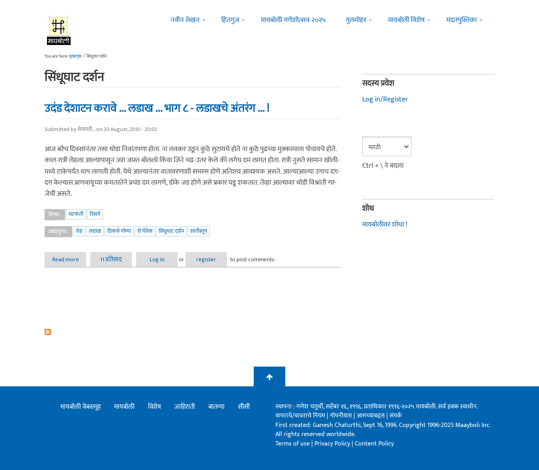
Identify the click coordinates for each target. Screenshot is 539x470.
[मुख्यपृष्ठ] (59, 29)
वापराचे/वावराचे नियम (300, 415)
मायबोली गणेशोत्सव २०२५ (293, 20)
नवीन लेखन (185, 20)
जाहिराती (184, 406)
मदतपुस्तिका (461, 20)
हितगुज (230, 20)
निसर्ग (95, 214)
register (206, 259)
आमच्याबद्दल (371, 415)
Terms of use (292, 443)
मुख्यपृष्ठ (75, 56)
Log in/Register (385, 99)
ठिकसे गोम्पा (119, 231)
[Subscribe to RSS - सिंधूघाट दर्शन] (193, 332)
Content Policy (374, 443)
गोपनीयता (342, 415)
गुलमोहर (356, 20)
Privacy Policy (333, 443)
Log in (157, 259)
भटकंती (76, 214)
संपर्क (395, 415)
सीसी (244, 406)
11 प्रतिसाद (111, 259)
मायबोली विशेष (406, 20)
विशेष (154, 406)
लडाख (95, 231)
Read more (69, 259)
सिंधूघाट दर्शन (171, 231)
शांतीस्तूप (198, 231)
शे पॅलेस (144, 231)
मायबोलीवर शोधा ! (384, 224)
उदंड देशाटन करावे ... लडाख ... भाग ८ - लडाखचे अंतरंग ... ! (157, 108)
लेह (79, 231)
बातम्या (216, 406)
